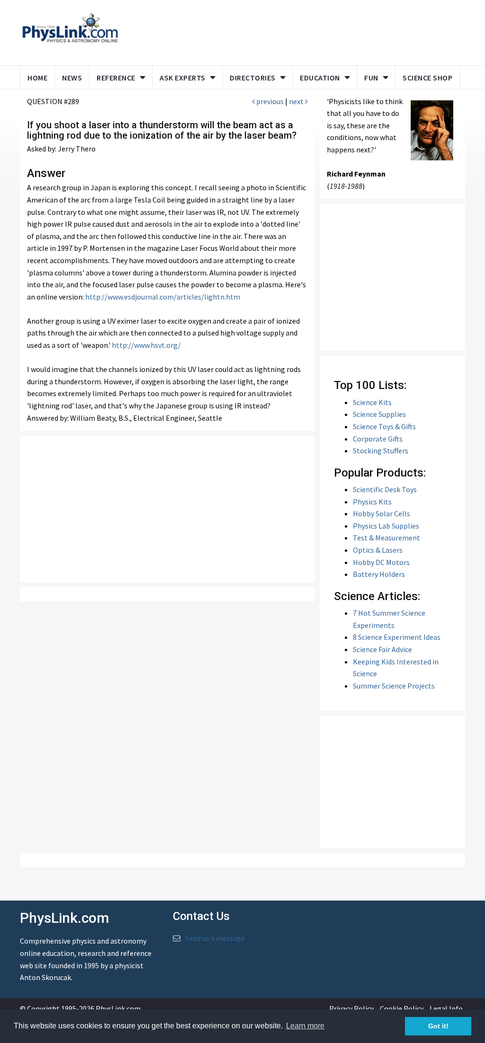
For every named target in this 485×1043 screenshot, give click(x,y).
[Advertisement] (307, 30)
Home (37, 77)
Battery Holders (379, 574)
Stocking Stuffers (380, 450)
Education (320, 77)
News (72, 77)
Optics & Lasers (378, 550)
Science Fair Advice (382, 649)
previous (269, 101)
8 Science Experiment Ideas (396, 637)
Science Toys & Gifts (384, 426)
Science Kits (372, 402)
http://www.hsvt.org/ (146, 345)
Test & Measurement (386, 537)
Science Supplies (379, 414)
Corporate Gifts (378, 438)
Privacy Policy (351, 1008)
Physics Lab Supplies (386, 525)
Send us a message (215, 938)
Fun (371, 77)
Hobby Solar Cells (381, 513)
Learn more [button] (305, 1026)
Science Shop (427, 77)
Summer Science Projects (394, 685)
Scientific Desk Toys (385, 489)
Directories (253, 77)
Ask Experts (183, 77)
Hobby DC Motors (381, 562)
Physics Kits (372, 501)
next (297, 101)
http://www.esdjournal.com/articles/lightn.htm (162, 296)
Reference (116, 77)
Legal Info (446, 1008)
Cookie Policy (401, 1008)
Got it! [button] (438, 1026)
